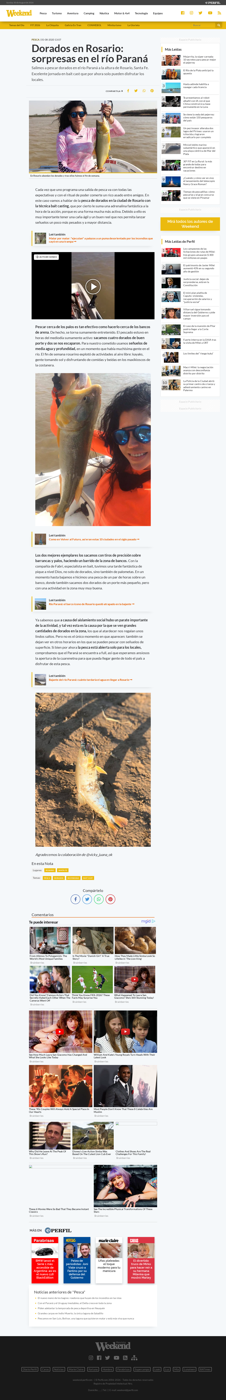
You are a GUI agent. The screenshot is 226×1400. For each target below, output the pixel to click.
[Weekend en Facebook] (99, 1358)
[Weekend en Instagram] (91, 1358)
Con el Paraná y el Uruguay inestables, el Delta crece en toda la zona (75, 1303)
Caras (45, 1369)
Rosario (50, 870)
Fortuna (93, 1369)
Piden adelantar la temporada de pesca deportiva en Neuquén (71, 1308)
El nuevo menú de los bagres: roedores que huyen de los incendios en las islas (79, 1297)
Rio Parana (73, 878)
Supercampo (142, 1369)
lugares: (37, 870)
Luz (167, 1369)
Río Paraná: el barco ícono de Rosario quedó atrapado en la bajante (90, 604)
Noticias (59, 1369)
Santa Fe (62, 870)
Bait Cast (88, 878)
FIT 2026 (35, 25)
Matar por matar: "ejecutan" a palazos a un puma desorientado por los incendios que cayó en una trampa (101, 240)
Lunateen (189, 1369)
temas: (36, 877)
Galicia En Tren (73, 25)
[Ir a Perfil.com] (213, 2)
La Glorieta (133, 25)
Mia (176, 1369)
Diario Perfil (30, 1369)
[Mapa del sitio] (134, 1358)
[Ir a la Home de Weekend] (113, 1346)
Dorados (58, 878)
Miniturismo (114, 25)
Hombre (107, 1369)
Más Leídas (173, 49)
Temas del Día (16, 25)
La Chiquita (52, 25)
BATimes (205, 1369)
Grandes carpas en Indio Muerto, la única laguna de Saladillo (70, 1313)
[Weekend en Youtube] (116, 1358)
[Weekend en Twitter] (107, 1358)
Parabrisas (123, 1369)
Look (157, 1369)
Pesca (47, 878)
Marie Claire (76, 1369)
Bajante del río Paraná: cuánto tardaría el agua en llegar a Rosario (89, 679)
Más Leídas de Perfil (180, 241)
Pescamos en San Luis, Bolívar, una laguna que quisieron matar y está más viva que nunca (86, 1318)
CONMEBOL (94, 25)
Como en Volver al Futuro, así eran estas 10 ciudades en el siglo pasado (92, 539)
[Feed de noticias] (125, 1358)
